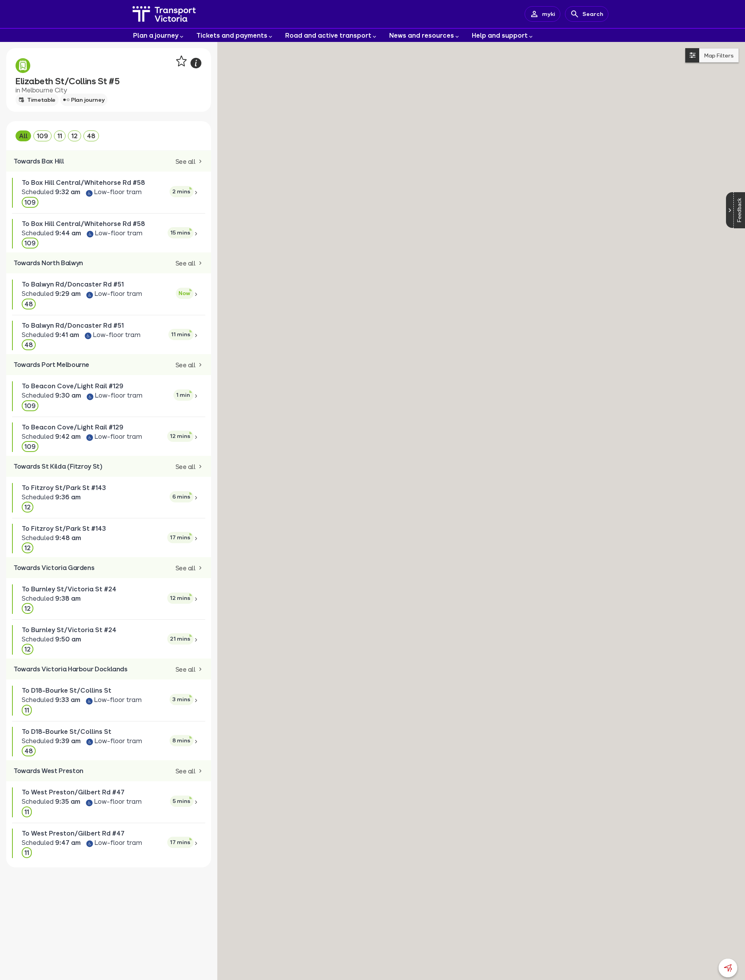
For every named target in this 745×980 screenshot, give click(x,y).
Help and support (500, 35)
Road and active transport (328, 35)
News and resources (421, 35)
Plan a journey (155, 35)
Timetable (41, 99)
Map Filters (719, 55)
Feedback (739, 210)
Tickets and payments (231, 35)
